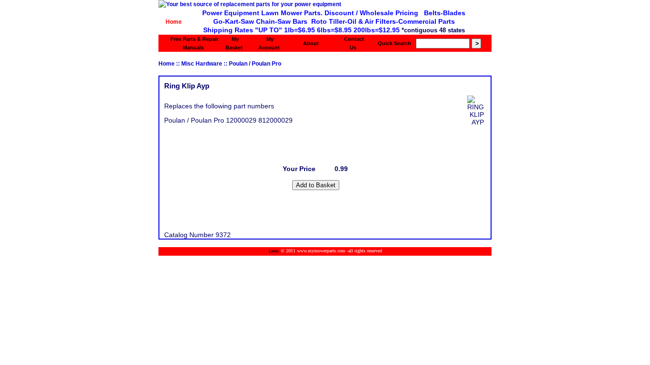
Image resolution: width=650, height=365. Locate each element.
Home (174, 22)
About (311, 43)
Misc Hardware (201, 63)
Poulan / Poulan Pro (255, 63)
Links (273, 251)
